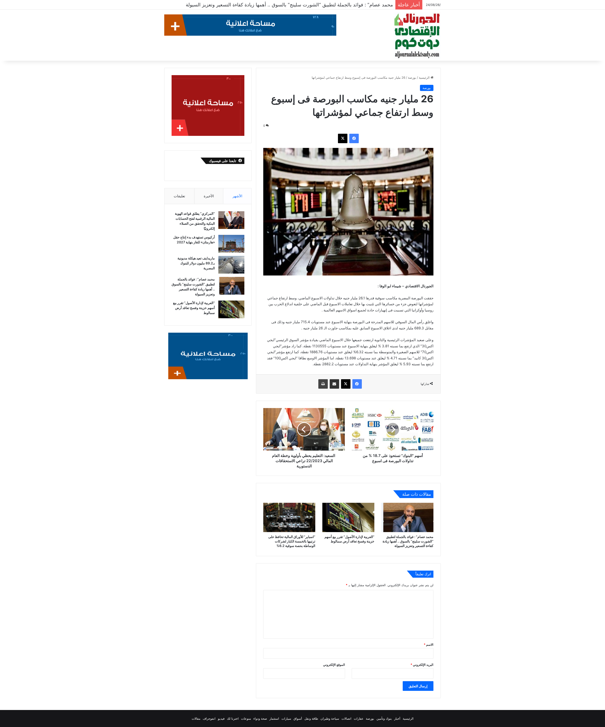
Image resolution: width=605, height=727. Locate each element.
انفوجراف (209, 718)
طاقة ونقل (311, 718)
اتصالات (346, 718)
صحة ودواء (260, 718)
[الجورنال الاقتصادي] (417, 36)
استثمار (274, 718)
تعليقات (179, 196)
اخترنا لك (233, 718)
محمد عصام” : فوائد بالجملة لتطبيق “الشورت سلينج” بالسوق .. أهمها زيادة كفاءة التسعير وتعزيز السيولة (408, 541)
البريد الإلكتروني (422, 665)
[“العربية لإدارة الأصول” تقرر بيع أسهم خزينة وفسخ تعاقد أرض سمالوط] (348, 517)
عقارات (358, 718)
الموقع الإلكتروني (334, 665)
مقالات (196, 718)
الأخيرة (209, 196)
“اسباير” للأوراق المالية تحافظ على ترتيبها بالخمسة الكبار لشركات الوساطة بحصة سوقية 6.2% (291, 541)
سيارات (286, 718)
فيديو (221, 718)
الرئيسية (425, 77)
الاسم (428, 644)
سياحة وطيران (329, 718)
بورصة (412, 77)
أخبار (397, 718)
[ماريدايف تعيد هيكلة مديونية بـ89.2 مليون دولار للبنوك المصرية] (231, 265)
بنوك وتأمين (384, 718)
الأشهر (237, 196)
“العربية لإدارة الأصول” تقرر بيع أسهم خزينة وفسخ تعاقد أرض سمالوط (323, 5)
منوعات (246, 718)
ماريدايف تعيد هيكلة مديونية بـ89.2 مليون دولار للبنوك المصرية (196, 263)
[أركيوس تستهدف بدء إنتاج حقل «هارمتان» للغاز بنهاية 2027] (231, 244)
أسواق (298, 718)
